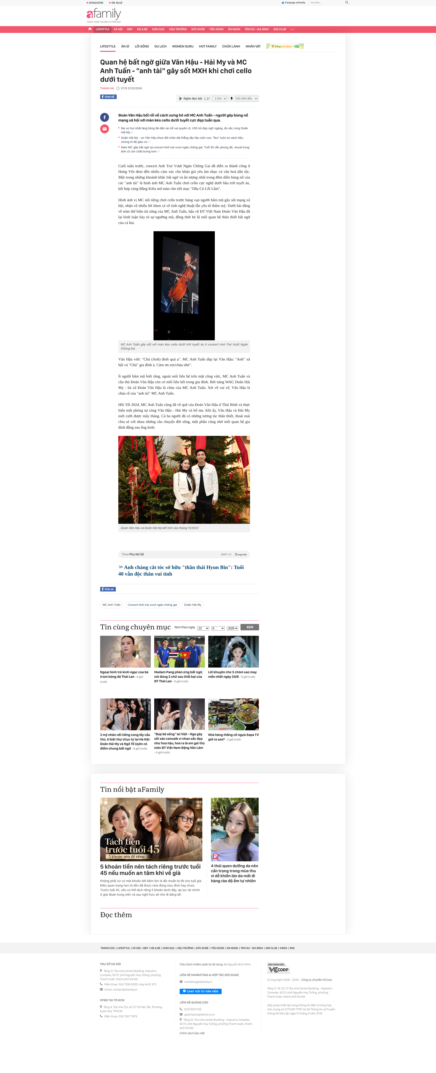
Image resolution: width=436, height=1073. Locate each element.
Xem (250, 627)
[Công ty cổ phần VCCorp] (278, 968)
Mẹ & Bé (142, 29)
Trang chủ (108, 948)
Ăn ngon (234, 29)
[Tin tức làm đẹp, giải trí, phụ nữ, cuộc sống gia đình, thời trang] (103, 16)
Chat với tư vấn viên (202, 991)
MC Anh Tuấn (112, 604)
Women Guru (182, 46)
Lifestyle (102, 29)
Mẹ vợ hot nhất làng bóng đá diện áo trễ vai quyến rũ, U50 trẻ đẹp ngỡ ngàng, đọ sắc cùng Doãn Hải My (184, 130)
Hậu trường (178, 29)
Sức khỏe (198, 29)
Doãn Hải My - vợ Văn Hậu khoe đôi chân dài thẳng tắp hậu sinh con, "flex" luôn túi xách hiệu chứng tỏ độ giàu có (182, 140)
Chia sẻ (109, 96)
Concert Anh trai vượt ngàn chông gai (152, 604)
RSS (292, 948)
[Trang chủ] (90, 29)
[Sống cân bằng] (285, 46)
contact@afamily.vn (125, 989)
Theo (184, 554)
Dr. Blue (116, 2)
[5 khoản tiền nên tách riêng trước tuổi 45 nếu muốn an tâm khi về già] (151, 829)
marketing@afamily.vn (198, 982)
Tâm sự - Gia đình (257, 29)
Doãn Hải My (192, 604)
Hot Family (208, 46)
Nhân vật (253, 46)
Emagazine (96, 2)
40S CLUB (279, 29)
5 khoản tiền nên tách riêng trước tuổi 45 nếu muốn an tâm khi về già (150, 870)
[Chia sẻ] (104, 117)
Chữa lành (231, 46)
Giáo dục (158, 29)
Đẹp (130, 29)
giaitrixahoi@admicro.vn (199, 1014)
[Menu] (292, 29)
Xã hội (118, 29)
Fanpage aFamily (295, 2)
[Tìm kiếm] (346, 3)
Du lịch (160, 46)
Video (283, 948)
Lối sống (142, 46)
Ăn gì (125, 46)
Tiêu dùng (216, 29)
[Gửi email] (104, 128)
